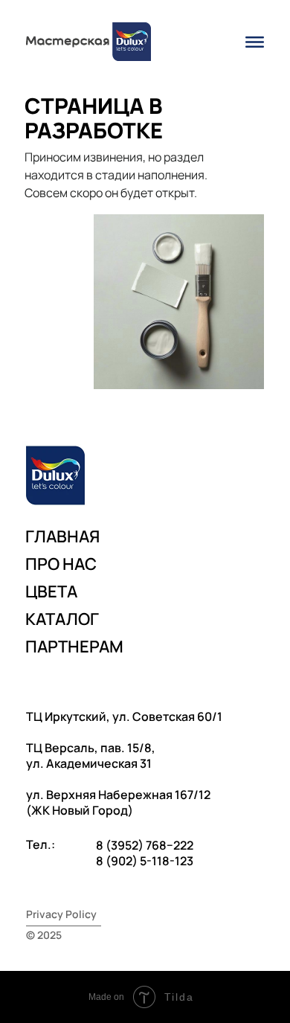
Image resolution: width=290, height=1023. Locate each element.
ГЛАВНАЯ (62, 536)
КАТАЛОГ (62, 619)
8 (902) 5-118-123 (144, 861)
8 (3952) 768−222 (144, 845)
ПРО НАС (61, 564)
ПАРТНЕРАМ (74, 646)
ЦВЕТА (51, 591)
